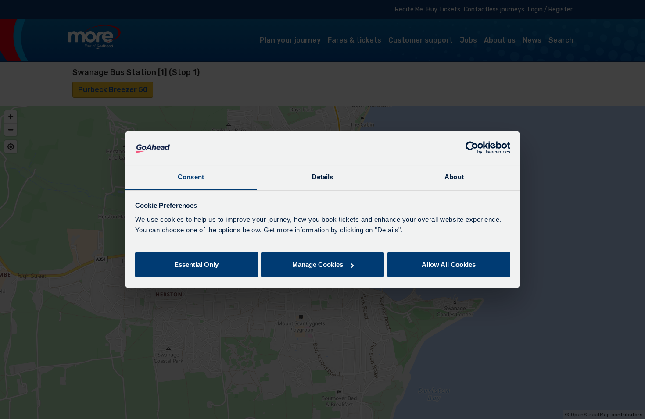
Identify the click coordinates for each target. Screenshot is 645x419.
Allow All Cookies (449, 264)
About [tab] (454, 177)
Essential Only (196, 264)
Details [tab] (322, 177)
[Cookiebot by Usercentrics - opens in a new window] (472, 148)
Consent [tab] (191, 177)
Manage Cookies (317, 264)
